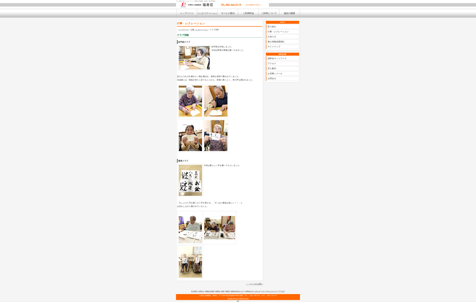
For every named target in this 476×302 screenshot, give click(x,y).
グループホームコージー (269, 291)
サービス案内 (228, 13)
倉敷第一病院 (219, 291)
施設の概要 (289, 13)
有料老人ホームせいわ (252, 291)
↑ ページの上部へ (254, 284)
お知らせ (272, 36)
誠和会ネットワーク (277, 58)
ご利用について (269, 13)
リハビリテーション (207, 13)
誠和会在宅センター (237, 291)
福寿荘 (227, 291)
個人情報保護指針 (276, 42)
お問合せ (272, 78)
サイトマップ (274, 46)
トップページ (186, 13)
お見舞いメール (275, 73)
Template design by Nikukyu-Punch (238, 298)
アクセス (272, 63)
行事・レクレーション (199, 30)
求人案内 (272, 68)
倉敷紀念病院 (209, 291)
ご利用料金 (248, 13)
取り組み (272, 26)
